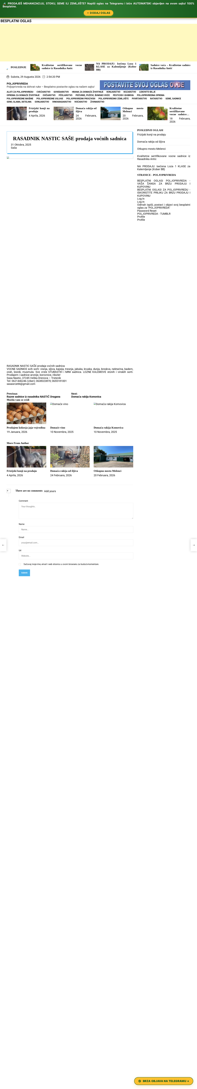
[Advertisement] (80, 42)
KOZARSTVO (130, 92)
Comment (23, 501)
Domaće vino (57, 427)
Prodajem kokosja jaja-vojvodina (26, 427)
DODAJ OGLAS (100, 13)
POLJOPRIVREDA (17, 83)
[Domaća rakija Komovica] (194, 545)
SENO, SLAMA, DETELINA (19, 102)
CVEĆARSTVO (43, 92)
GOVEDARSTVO (61, 92)
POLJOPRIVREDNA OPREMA (150, 95)
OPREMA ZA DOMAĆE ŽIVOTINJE (23, 95)
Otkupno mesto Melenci (107, 470)
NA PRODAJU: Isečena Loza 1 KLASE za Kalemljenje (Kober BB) (85, 66)
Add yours (50, 491)
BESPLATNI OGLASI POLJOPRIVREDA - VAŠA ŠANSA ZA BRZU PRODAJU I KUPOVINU (163, 183)
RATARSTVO (156, 98)
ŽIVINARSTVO (97, 102)
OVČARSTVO (49, 95)
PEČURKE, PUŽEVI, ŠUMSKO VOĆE (93, 95)
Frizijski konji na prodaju (22, 470)
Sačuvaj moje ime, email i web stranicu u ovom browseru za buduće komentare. (61, 564)
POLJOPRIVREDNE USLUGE (49, 98)
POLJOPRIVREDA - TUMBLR (153, 213)
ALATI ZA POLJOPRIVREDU (20, 92)
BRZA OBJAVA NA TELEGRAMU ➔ (166, 1081)
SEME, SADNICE (173, 98)
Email (21, 537)
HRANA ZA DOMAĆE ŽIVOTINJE (87, 92)
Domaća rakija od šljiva (64, 470)
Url (20, 550)
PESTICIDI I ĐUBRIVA (123, 95)
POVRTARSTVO (139, 98)
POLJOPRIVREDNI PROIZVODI (80, 98)
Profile (141, 216)
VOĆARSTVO (80, 102)
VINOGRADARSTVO (61, 102)
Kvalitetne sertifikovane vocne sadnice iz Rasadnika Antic (30, 66)
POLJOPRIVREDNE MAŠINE (20, 98)
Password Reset (147, 210)
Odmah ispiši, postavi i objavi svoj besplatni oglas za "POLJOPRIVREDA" (163, 206)
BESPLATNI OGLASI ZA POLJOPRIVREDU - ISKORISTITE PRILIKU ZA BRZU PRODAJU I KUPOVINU (163, 192)
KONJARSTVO (113, 92)
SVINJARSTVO (42, 102)
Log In (140, 198)
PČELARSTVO (65, 95)
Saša (14, 147)
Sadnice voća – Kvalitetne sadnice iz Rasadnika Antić (139, 66)
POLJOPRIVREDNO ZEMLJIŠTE (113, 98)
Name (21, 524)
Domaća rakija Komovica (108, 427)
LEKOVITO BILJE (147, 92)
